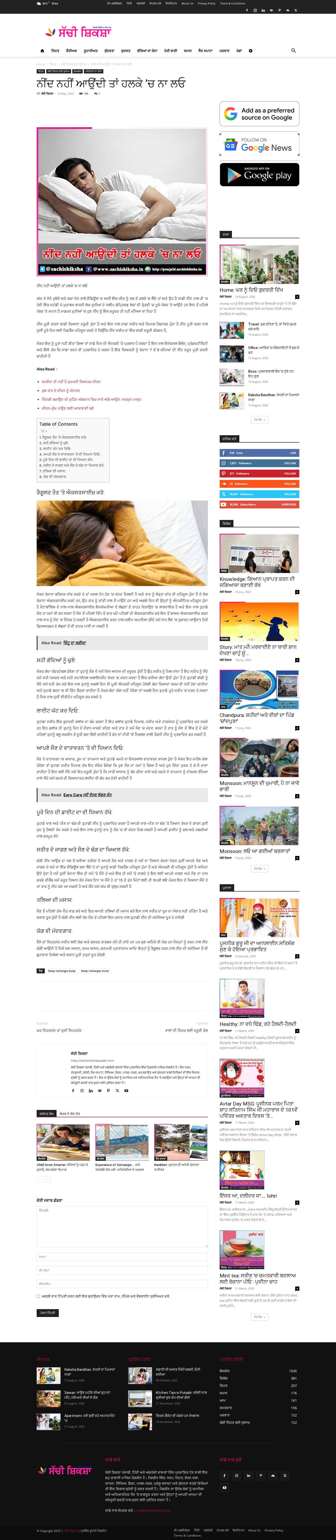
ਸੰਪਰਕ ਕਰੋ (155, 3)
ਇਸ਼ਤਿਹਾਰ (171, 3)
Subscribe (289, 504)
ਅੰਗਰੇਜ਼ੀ (141, 3)
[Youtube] (128, 1091)
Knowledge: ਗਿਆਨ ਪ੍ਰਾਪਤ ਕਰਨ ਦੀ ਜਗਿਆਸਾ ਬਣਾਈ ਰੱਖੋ (257, 582)
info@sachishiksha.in (153, 1510)
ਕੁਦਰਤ (125, 50)
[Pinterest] (279, 10)
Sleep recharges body (62, 971)
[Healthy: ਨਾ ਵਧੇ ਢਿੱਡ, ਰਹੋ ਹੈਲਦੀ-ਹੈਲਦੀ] (259, 998)
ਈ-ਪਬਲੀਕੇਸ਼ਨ (114, 3)
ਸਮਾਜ (188, 50)
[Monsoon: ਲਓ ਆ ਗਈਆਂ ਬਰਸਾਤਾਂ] (259, 825)
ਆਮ (223, 707)
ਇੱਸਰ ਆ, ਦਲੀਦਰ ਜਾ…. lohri (248, 1196)
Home (41, 64)
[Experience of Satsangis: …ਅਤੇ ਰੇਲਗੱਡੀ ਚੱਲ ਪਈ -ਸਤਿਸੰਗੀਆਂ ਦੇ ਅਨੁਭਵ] (122, 1142)
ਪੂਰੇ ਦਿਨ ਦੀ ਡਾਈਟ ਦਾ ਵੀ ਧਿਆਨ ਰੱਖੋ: (68, 460)
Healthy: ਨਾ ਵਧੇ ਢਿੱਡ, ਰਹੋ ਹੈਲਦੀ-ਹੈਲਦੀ (258, 1024)
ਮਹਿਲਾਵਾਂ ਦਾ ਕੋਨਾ (93, 71)
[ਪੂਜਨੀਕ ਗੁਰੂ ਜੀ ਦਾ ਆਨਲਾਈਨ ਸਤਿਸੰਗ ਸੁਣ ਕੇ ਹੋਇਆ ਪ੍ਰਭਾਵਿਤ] (259, 917)
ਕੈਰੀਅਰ (71, 50)
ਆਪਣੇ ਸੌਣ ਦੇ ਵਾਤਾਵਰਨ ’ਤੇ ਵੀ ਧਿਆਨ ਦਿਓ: (71, 454)
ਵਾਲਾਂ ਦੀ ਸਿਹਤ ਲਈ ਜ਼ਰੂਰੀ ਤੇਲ (186, 1030)
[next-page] (48, 1179)
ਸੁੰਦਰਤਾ (109, 50)
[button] (293, 51)
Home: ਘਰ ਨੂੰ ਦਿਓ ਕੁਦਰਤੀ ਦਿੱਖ (251, 290)
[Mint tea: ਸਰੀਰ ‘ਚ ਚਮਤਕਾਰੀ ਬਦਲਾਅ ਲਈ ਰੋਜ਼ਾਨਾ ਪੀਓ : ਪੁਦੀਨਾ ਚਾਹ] (259, 1250)
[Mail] (271, 10)
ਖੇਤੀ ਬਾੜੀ (170, 50)
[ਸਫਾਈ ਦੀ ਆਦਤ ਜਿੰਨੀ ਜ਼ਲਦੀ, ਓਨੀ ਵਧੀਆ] (140, 1375)
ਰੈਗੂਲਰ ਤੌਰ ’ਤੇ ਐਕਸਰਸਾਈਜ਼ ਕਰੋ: (64, 437)
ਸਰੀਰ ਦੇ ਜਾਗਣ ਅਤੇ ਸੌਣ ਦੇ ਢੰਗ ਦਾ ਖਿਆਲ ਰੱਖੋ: (73, 465)
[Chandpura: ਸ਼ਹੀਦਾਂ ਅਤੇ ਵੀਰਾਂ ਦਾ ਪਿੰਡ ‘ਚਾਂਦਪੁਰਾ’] (259, 689)
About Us (187, 3)
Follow (290, 463)
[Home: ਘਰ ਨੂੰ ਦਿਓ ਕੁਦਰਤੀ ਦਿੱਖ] (259, 264)
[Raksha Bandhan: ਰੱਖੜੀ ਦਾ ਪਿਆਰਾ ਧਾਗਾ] (232, 400)
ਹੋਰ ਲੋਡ (258, 420)
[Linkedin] (263, 10)
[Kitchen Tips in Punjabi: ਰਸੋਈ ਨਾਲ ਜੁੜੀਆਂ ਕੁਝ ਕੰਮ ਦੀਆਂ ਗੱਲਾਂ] (140, 1398)
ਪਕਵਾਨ (224, 50)
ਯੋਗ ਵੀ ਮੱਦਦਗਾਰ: (55, 477)
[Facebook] (247, 10)
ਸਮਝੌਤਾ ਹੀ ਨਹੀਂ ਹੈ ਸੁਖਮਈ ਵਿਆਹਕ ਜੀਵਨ (71, 381)
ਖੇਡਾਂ (239, 50)
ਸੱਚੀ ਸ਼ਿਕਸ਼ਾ (47, 93)
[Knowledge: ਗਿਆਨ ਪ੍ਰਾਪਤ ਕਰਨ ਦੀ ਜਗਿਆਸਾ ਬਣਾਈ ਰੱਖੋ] (259, 553)
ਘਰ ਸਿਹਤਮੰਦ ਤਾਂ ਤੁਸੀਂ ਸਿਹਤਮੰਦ (59, 1030)
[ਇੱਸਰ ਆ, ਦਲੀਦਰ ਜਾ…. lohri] (259, 1170)
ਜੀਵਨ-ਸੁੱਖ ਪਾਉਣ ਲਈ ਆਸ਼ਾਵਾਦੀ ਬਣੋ (68, 408)
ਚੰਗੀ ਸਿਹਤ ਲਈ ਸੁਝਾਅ (74, 64)
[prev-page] (40, 1179)
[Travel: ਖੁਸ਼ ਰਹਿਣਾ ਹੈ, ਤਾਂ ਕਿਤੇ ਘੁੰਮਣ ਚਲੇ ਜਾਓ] (232, 330)
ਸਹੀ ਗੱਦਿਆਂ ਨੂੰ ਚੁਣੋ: (56, 443)
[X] (295, 10)
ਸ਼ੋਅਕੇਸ (77, 71)
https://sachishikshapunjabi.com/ (92, 1060)
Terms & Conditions (232, 3)
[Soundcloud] (287, 10)
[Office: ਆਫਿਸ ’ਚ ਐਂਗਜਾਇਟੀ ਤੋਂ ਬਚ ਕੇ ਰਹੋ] (232, 354)
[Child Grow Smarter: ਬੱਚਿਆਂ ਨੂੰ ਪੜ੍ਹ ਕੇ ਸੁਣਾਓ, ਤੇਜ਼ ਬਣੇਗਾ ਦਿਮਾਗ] (63, 1142)
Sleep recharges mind (95, 971)
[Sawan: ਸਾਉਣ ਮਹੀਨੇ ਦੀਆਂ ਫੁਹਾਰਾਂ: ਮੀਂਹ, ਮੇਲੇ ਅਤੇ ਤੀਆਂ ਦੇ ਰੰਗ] (49, 1398)
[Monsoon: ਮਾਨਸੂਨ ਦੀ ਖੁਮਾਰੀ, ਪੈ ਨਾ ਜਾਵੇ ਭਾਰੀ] (259, 757)
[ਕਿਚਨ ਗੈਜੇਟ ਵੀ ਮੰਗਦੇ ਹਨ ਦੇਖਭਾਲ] (140, 1422)
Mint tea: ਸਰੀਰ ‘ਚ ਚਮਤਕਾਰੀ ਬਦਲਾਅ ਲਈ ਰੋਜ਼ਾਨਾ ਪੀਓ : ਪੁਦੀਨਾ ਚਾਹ (258, 1279)
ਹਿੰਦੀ (129, 3)
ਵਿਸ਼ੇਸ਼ (224, 571)
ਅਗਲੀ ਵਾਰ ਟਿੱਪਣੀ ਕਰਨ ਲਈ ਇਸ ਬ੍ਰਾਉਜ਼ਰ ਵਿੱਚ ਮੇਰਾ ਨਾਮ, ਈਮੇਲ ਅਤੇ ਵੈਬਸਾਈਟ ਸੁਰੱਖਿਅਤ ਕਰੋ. (106, 1296)
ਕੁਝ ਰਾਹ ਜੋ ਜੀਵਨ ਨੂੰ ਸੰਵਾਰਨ (61, 390)
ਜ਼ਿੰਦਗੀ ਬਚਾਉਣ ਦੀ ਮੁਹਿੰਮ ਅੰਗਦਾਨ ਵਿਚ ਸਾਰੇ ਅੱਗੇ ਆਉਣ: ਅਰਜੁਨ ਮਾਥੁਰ (91, 399)
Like (293, 453)
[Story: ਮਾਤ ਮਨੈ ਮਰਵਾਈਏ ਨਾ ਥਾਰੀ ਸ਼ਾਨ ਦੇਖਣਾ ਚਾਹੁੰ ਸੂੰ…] (259, 621)
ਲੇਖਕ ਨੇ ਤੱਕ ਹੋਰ (70, 1114)
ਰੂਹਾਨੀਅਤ (91, 50)
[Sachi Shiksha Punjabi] (65, 1470)
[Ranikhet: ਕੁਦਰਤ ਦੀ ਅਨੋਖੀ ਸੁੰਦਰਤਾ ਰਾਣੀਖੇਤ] (181, 1142)
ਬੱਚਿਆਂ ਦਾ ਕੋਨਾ (147, 50)
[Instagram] (255, 10)
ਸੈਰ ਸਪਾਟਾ (206, 50)
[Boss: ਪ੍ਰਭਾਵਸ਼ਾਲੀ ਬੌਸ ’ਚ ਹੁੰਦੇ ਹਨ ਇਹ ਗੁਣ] (232, 377)
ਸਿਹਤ (55, 50)
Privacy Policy (206, 3)
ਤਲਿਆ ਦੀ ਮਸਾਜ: (54, 471)
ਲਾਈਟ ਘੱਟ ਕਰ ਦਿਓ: (57, 449)
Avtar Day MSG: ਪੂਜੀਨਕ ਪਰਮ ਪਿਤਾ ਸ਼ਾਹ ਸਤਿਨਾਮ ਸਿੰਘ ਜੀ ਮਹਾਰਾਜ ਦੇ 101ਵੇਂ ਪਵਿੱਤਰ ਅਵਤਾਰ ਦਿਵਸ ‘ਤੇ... (258, 1110)
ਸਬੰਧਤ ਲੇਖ (47, 1114)
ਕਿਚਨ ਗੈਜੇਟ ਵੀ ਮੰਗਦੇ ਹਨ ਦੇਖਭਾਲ (177, 1416)
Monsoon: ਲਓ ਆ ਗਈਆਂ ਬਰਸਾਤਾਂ (255, 851)
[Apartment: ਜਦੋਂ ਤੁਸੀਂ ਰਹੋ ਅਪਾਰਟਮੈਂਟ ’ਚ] (49, 1422)
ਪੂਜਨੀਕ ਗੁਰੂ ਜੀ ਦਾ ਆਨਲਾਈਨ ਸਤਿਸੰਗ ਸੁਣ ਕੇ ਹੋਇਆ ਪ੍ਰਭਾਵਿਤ (257, 946)
